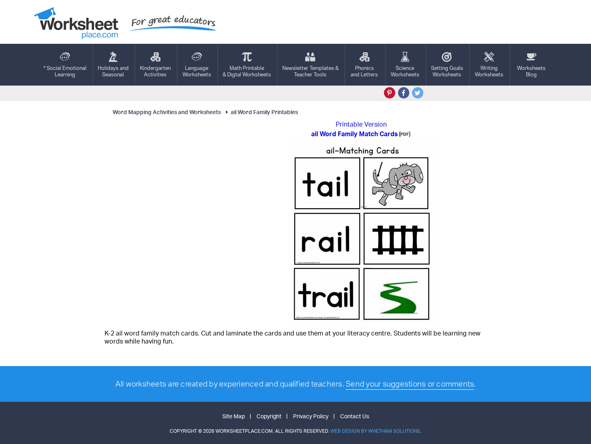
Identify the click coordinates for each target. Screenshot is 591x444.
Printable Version (361, 124)
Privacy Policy (310, 416)
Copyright (269, 416)
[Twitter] (417, 92)
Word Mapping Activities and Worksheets (167, 111)
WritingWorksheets (489, 71)
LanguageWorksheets (197, 71)
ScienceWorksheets (405, 71)
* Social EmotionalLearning (64, 71)
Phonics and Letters (364, 71)
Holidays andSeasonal (113, 71)
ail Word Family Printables (264, 111)
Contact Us (354, 416)
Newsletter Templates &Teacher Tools (310, 71)
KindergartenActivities (155, 71)
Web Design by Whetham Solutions (375, 431)
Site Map (233, 416)
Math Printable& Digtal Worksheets (247, 71)
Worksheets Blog (531, 71)
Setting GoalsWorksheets (447, 71)
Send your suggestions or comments (410, 384)
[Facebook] (403, 92)
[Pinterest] (389, 92)
